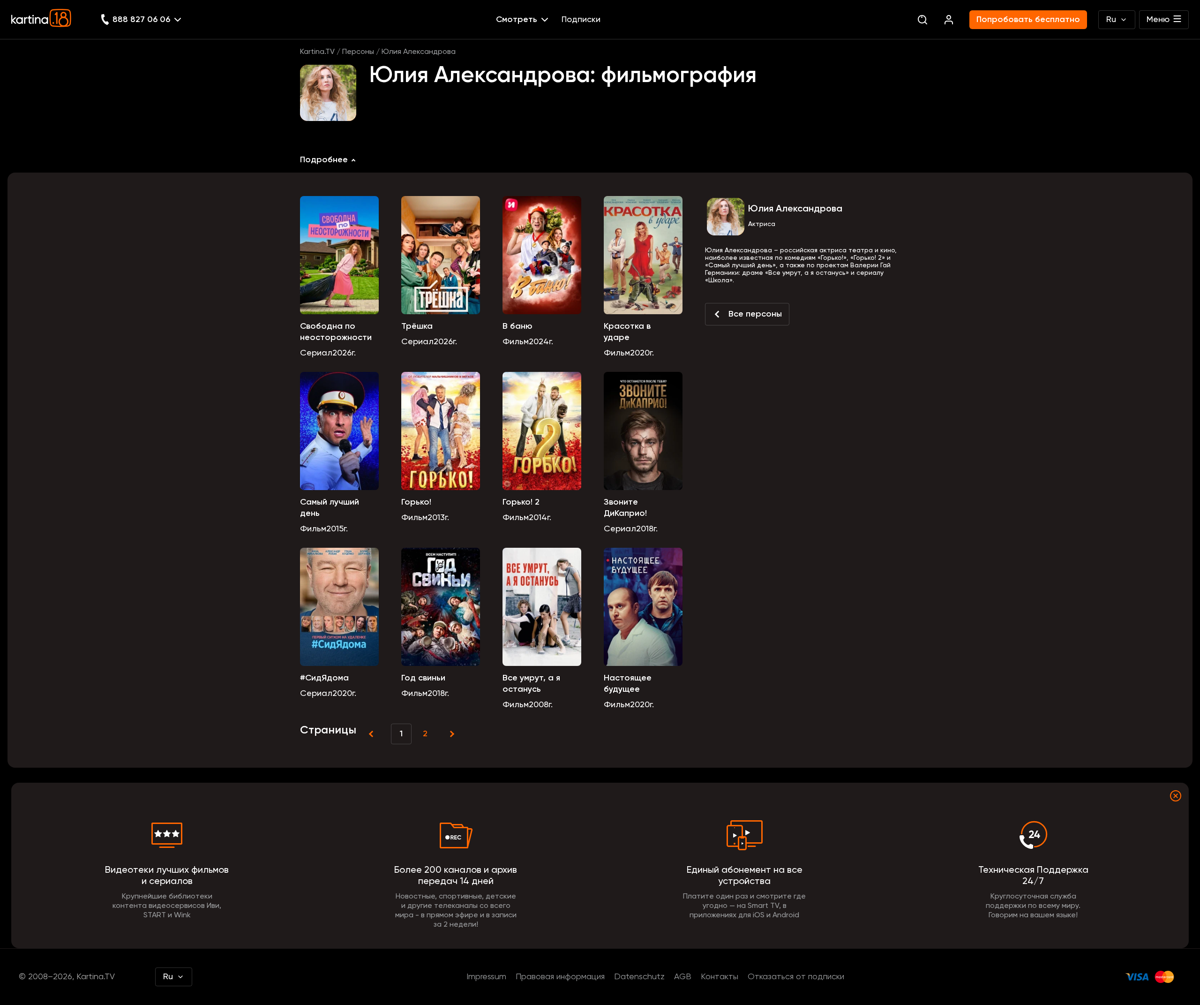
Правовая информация (560, 977)
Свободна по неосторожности (336, 332)
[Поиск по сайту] (922, 19)
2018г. (647, 529)
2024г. (541, 342)
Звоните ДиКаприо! (625, 508)
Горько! (416, 502)
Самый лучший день (329, 508)
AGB (682, 977)
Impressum (486, 977)
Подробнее (324, 160)
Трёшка (417, 326)
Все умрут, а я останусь (531, 684)
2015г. (337, 529)
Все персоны (755, 314)
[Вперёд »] (451, 734)
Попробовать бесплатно (1028, 19)
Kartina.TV (317, 52)
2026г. (344, 353)
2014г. (540, 518)
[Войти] (948, 19)
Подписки (581, 19)
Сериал (316, 353)
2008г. (541, 705)
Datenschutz (639, 977)
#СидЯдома (324, 678)
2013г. (438, 518)
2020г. (642, 353)
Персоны (358, 52)
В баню (517, 326)
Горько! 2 (521, 502)
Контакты (719, 977)
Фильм (515, 342)
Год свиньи (423, 678)
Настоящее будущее (628, 684)
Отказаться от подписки (796, 977)
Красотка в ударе (627, 332)
